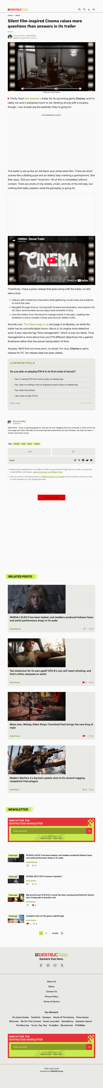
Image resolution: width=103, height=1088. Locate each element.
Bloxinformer (67, 1025)
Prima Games (82, 1017)
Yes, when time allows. (24, 390)
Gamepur (46, 1017)
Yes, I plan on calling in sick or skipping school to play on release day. (46, 384)
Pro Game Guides (20, 1017)
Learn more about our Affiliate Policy (47, 472)
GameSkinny (67, 1021)
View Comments (51, 497)
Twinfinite (35, 1017)
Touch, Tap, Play (39, 1025)
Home (10, 15)
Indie (23, 444)
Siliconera (14, 1021)
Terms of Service (46, 838)
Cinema (16, 444)
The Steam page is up (36, 324)
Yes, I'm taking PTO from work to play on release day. (39, 379)
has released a (33, 98)
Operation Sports (83, 1021)
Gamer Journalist (51, 1021)
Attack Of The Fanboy (63, 1017)
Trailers (36, 444)
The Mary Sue (22, 1025)
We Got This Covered (31, 1021)
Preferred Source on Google (53, 477)
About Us (51, 981)
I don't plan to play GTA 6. (26, 396)
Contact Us (51, 991)
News (18, 15)
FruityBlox (54, 1025)
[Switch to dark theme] (89, 9)
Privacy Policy (58, 838)
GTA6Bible (80, 1025)
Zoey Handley (19, 36)
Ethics (51, 986)
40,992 (55, 933)
